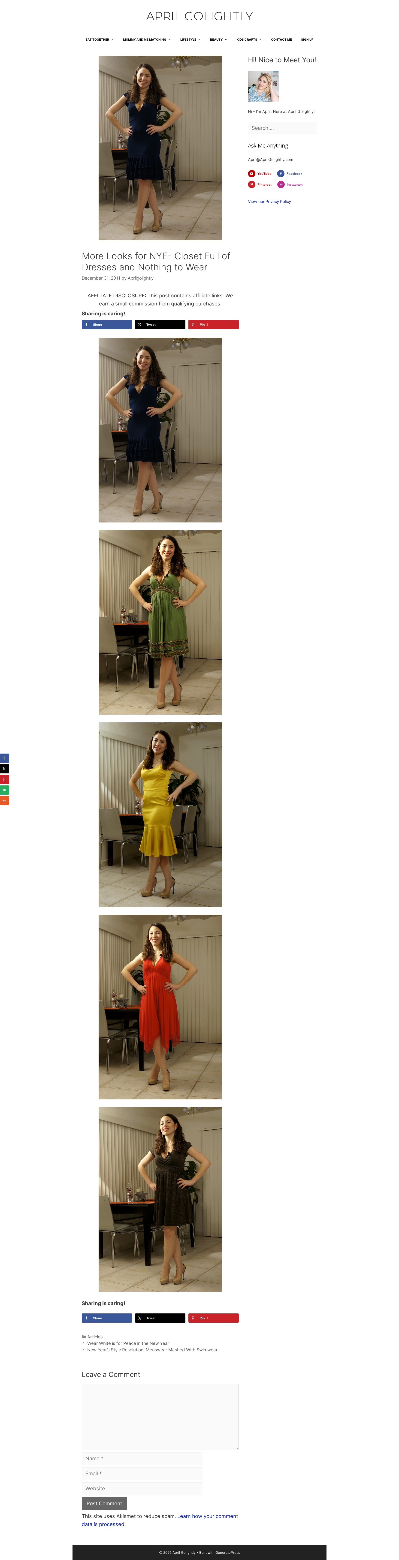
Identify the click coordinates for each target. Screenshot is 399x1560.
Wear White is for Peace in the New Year (128, 1343)
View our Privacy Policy (269, 201)
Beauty (216, 39)
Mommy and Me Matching (144, 39)
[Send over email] (4, 790)
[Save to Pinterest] (4, 779)
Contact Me (281, 39)
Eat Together (97, 39)
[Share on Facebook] (4, 758)
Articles (95, 1337)
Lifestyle (188, 39)
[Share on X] (4, 768)
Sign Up (307, 39)
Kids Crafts (247, 39)
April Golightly (199, 16)
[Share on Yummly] (4, 800)
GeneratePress (227, 1552)
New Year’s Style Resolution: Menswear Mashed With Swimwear (152, 1349)
